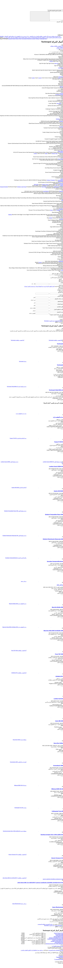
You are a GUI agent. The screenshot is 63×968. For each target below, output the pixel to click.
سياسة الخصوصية (49, 924)
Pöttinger (38, 38)
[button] (31, 28)
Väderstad (42, 38)
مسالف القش (11, 36)
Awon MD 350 (59, 721)
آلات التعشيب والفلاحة (43, 36)
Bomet (14, 38)
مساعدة (58, 946)
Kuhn (20, 38)
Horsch (17, 38)
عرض (61, 319)
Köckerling (29, 38)
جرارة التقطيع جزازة (18, 36)
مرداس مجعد (60, 584)
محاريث (46, 37)
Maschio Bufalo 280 (57, 607)
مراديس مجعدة (27, 37)
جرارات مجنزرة (26, 36)
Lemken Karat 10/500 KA (56, 466)
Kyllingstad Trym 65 (57, 811)
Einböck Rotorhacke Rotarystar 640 (53, 539)
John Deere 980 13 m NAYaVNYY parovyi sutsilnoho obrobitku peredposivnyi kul (40, 882)
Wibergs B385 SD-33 (57, 789)
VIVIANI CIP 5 (59, 676)
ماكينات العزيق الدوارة (53, 37)
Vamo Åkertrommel (57, 907)
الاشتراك (61, 922)
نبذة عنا (61, 946)
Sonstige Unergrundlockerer (55, 561)
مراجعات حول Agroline (38, 950)
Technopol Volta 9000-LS (56, 390)
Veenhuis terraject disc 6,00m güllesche (52, 834)
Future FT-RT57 (58, 442)
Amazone (10, 38)
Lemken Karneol (58, 698)
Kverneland (24, 38)
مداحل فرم (6, 37)
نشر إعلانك (60, 377)
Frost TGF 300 (59, 654)
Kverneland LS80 (58, 765)
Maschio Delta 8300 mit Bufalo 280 (53, 630)
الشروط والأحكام (59, 950)
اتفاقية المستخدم (41, 924)
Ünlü (46, 38)
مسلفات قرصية (51, 36)
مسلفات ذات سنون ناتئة (13, 37)
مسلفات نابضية (42, 37)
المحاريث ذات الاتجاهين (34, 36)
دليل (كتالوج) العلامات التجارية (27, 950)
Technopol (60, 343)
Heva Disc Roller (58, 743)
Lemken (33, 38)
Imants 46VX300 (58, 491)
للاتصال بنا (54, 946)
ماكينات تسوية (21, 37)
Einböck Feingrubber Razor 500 (54, 514)
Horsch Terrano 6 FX (57, 858)
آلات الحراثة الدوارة (35, 37)
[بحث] (40, 16)
